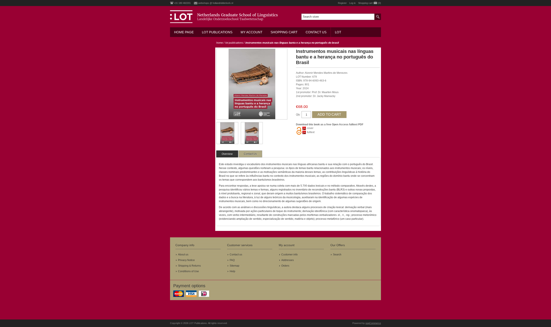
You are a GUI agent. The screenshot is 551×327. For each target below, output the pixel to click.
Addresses (287, 260)
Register (342, 3)
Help (232, 271)
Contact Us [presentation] (250, 153)
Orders (285, 265)
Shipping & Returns (189, 265)
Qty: (298, 114)
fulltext (310, 132)
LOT (338, 32)
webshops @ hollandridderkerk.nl (215, 3)
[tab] (227, 153)
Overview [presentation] (227, 153)
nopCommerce (373, 323)
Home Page (184, 32)
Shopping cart (284, 32)
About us (183, 254)
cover (310, 128)
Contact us (316, 32)
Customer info (289, 254)
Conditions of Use (188, 271)
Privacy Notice (186, 260)
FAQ (232, 260)
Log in (352, 3)
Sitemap (234, 265)
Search (337, 254)
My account (251, 32)
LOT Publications (217, 32)
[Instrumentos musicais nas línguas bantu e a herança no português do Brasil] (227, 133)
